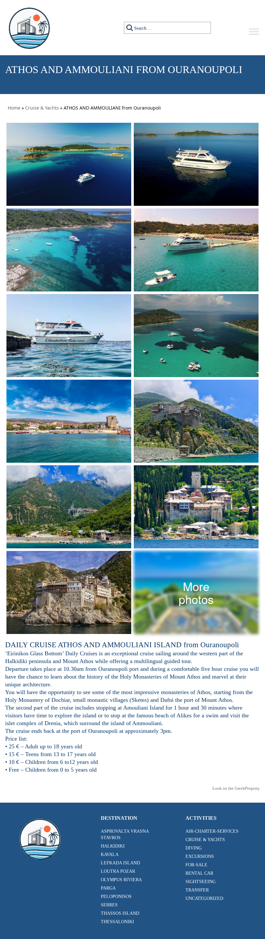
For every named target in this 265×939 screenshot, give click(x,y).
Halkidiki (113, 846)
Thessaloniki (117, 921)
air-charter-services (212, 831)
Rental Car (199, 873)
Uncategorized (204, 898)
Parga (108, 888)
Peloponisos (116, 896)
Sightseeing (201, 881)
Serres (109, 904)
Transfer (197, 890)
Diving (194, 848)
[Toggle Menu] (254, 31)
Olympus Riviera (121, 879)
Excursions (200, 856)
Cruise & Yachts (42, 108)
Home (14, 108)
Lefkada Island (120, 862)
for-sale (196, 864)
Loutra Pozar (118, 871)
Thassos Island (120, 913)
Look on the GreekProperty (236, 788)
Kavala (110, 854)
